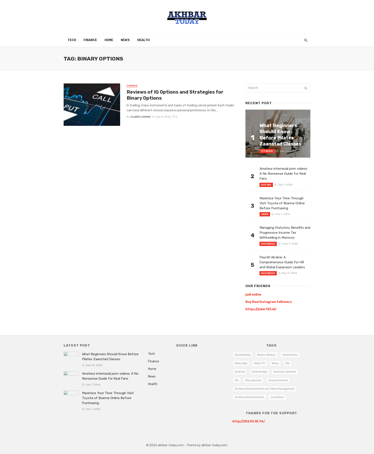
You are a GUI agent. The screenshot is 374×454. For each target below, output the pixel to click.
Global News (290, 354)
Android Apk (259, 371)
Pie (237, 380)
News (125, 40)
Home (109, 40)
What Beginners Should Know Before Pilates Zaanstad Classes (280, 135)
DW (288, 363)
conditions (277, 397)
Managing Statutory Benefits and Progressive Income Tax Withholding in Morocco (285, 233)
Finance (90, 40)
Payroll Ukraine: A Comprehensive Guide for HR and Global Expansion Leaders (282, 262)
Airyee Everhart (278, 380)
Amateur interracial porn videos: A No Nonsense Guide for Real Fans (284, 174)
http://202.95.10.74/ (248, 421)
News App (241, 363)
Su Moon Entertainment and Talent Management (264, 388)
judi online (253, 294)
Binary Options (266, 354)
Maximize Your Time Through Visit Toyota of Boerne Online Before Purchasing (282, 203)
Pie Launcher (253, 380)
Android (240, 371)
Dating (266, 185)
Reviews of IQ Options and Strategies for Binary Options (175, 95)
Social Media (242, 354)
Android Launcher (285, 371)
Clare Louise (141, 116)
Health (143, 40)
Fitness (267, 151)
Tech (72, 40)
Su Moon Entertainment (249, 397)
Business (268, 244)
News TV (259, 363)
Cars (264, 214)
